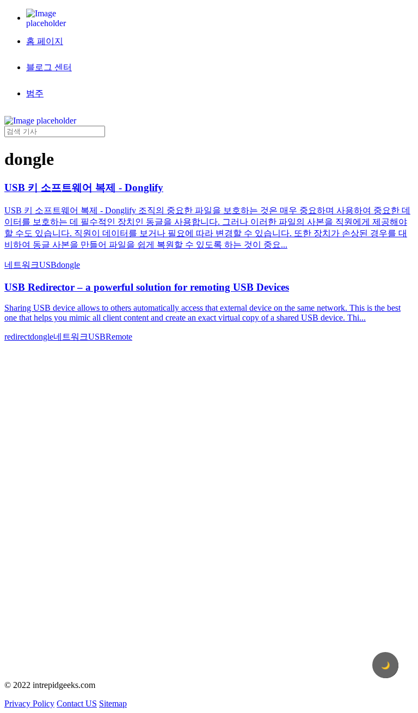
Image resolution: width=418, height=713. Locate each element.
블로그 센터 (49, 67)
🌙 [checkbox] (385, 665)
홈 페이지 (44, 41)
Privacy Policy (29, 703)
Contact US (77, 703)
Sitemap (113, 703)
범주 (35, 93)
